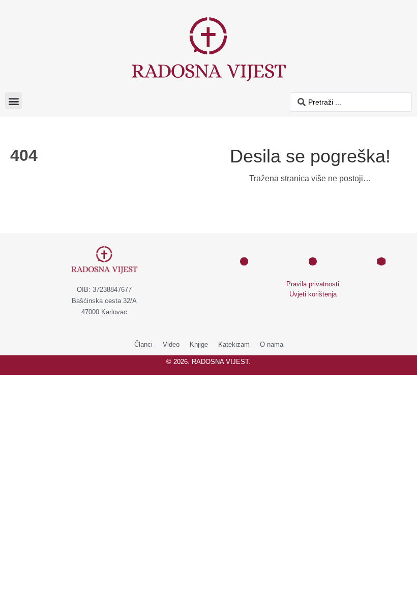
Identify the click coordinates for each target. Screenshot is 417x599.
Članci (143, 344)
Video (171, 344)
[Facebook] (244, 261)
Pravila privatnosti (312, 284)
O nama (271, 344)
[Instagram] (313, 261)
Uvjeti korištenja (313, 294)
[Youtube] (381, 261)
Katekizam (234, 344)
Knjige (199, 344)
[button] (13, 100)
